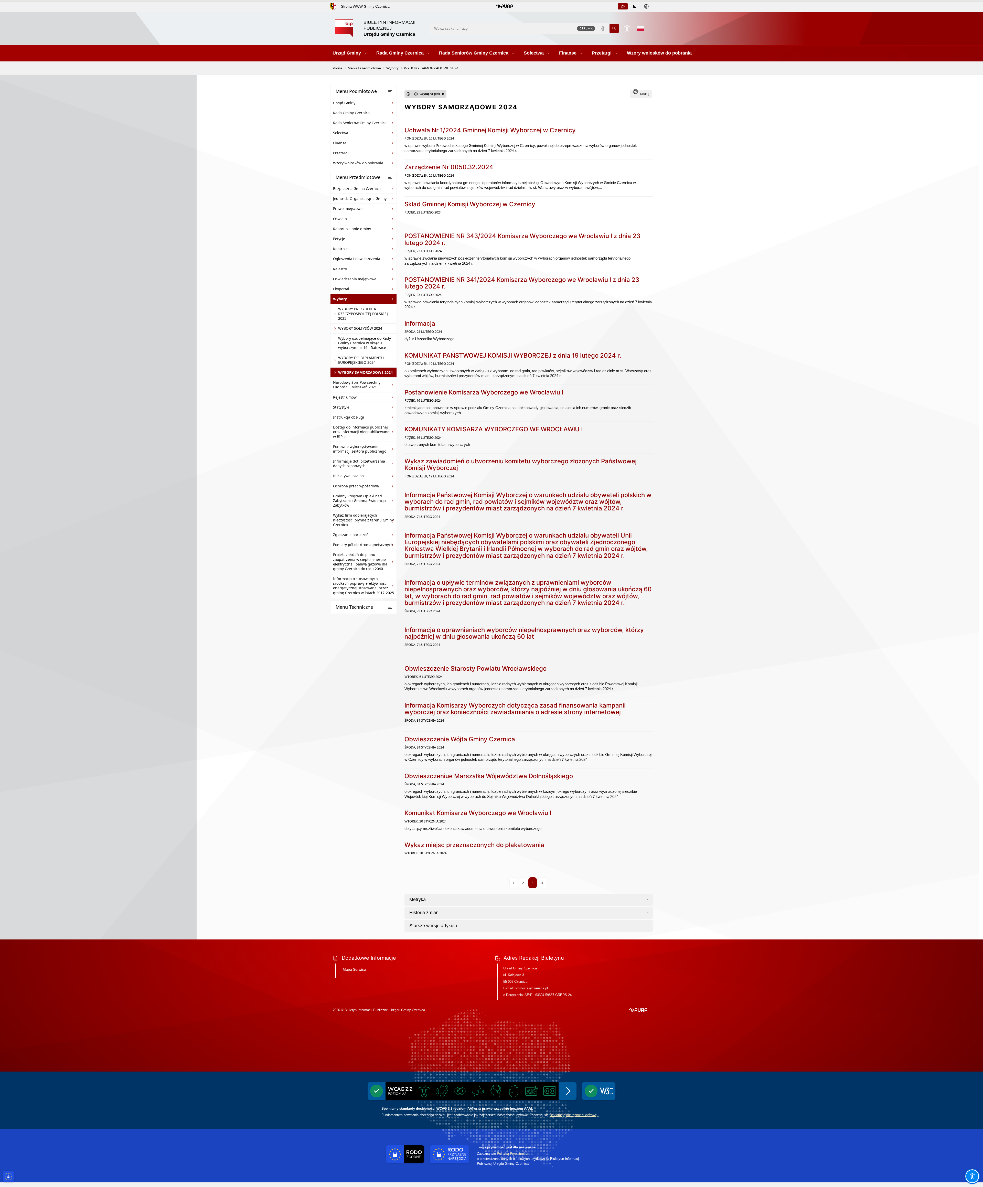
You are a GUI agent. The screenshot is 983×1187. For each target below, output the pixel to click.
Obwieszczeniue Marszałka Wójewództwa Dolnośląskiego (488, 776)
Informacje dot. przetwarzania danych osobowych (359, 463)
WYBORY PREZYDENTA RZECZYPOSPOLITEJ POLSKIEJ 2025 (363, 313)
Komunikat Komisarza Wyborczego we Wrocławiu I (477, 813)
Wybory (340, 298)
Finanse (339, 143)
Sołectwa (340, 132)
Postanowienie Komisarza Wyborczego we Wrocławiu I (483, 392)
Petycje (339, 238)
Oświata (340, 218)
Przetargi (341, 153)
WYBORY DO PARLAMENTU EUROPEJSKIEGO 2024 (361, 360)
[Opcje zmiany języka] (640, 28)
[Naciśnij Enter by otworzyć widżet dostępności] (627, 28)
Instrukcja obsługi (348, 417)
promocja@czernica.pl (531, 988)
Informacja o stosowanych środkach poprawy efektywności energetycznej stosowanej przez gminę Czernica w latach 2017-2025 (363, 585)
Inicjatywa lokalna (348, 475)
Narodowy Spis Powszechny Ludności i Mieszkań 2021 (356, 384)
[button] (504, 6)
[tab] (623, 6)
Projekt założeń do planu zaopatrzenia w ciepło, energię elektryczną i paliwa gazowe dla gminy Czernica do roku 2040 (360, 561)
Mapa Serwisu (354, 969)
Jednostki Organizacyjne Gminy (360, 198)
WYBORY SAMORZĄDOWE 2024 (365, 372)
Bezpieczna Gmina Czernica (357, 188)
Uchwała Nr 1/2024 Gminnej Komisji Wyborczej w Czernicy (490, 130)
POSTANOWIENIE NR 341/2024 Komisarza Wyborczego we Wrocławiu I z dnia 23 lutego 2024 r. (521, 283)
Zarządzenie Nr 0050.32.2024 (448, 167)
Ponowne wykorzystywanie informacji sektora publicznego (359, 449)
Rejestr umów (345, 397)
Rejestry (340, 268)
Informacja (419, 323)
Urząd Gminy (344, 102)
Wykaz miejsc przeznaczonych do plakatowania (474, 845)
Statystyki (341, 407)
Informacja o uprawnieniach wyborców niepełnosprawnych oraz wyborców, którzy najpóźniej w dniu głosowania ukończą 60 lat (524, 633)
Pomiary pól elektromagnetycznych (363, 544)
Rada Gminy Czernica (351, 112)
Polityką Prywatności (512, 1154)
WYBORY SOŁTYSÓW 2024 (360, 328)
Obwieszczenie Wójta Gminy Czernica (459, 739)
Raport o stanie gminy (352, 228)
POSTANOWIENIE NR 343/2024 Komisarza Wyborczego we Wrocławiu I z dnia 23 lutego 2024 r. (522, 239)
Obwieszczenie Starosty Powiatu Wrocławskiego (475, 668)
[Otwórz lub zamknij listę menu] (390, 91)
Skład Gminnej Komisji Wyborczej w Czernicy (469, 204)
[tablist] (635, 6)
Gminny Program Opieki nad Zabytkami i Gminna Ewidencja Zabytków (359, 501)
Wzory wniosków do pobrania (358, 163)
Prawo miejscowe (347, 208)
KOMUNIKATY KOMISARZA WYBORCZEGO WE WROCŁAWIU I (493, 429)
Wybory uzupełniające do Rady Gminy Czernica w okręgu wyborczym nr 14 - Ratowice (364, 343)
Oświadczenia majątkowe (354, 278)
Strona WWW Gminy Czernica (365, 6)
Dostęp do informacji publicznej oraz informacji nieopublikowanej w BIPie (361, 432)
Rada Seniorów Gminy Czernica (360, 122)
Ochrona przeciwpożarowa (356, 486)
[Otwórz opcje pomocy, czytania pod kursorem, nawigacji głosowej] (972, 1176)
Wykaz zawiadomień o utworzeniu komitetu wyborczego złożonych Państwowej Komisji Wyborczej (520, 464)
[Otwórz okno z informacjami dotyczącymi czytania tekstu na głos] (408, 94)
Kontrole (340, 248)
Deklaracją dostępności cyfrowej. (574, 1115)
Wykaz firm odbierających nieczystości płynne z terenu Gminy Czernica (363, 520)
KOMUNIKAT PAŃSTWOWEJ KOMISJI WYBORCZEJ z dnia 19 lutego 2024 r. (512, 355)
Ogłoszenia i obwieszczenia (356, 258)
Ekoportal (341, 288)
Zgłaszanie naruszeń (351, 534)
